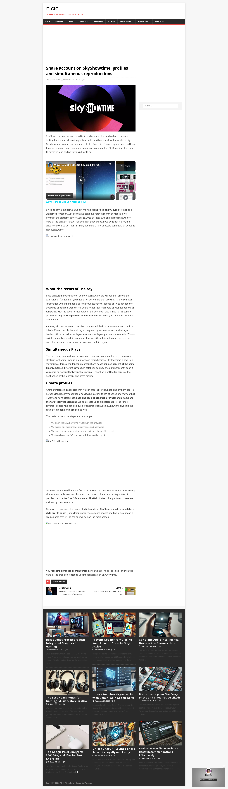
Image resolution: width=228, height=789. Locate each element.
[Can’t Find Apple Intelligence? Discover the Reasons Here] (160, 635)
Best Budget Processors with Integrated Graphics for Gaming (65, 643)
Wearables (98, 22)
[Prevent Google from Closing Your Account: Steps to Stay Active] (114, 635)
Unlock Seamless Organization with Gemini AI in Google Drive (113, 696)
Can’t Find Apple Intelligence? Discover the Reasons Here (159, 641)
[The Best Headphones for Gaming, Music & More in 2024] (67, 693)
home (47, 22)
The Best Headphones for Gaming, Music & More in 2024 (66, 699)
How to (77, 80)
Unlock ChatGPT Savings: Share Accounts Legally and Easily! (113, 750)
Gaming (111, 22)
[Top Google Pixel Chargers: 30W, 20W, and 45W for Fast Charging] (67, 747)
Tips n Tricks (125, 22)
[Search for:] (160, 106)
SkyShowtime (59, 581)
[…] (76, 772)
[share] (110, 163)
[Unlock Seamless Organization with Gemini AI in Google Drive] (114, 690)
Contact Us (80, 783)
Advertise (88, 783)
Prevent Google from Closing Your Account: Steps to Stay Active (112, 643)
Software (159, 22)
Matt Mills (67, 80)
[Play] (125, 176)
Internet (59, 22)
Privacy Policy (70, 783)
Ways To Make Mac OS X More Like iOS (76, 164)
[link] (50, 165)
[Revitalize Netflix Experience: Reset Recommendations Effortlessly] (160, 744)
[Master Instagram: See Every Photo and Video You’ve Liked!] (160, 689)
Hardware (84, 22)
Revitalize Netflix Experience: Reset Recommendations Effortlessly (159, 752)
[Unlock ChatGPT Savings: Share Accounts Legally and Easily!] (114, 744)
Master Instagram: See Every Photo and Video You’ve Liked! (159, 695)
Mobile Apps (143, 22)
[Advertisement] (114, 43)
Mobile (71, 22)
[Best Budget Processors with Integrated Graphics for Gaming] (67, 635)
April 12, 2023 (54, 80)
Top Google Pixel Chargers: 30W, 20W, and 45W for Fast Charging (64, 755)
